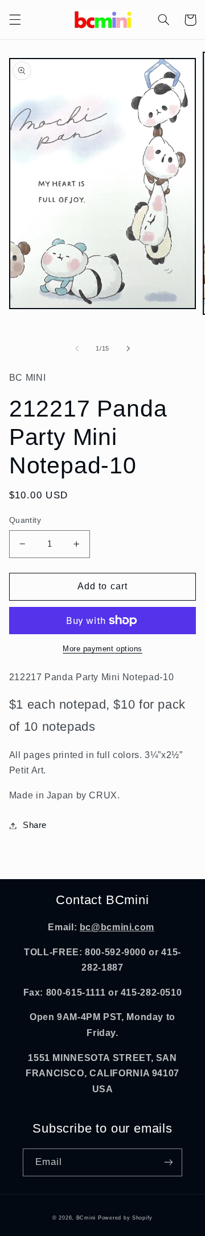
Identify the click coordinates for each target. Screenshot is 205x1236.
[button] (15, 20)
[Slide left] (76, 348)
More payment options (102, 649)
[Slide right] (128, 348)
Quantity (25, 520)
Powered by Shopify (125, 1218)
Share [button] (35, 825)
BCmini (86, 1218)
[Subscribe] (168, 1162)
